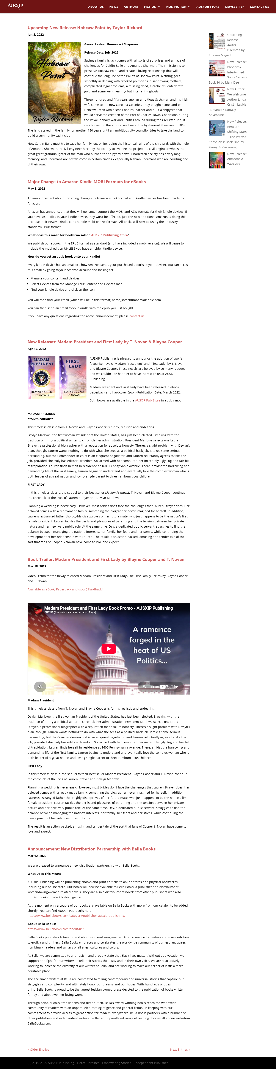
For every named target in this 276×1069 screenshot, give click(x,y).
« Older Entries (38, 1049)
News (113, 7)
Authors (131, 7)
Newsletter (234, 7)
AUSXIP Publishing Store (109, 235)
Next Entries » (180, 1049)
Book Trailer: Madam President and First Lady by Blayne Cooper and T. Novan (106, 559)
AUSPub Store (207, 7)
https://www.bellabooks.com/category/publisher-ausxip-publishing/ (76, 916)
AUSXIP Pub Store (147, 400)
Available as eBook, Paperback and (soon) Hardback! (65, 589)
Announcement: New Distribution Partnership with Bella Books (91, 849)
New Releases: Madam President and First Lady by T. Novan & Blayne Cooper (105, 342)
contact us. (137, 316)
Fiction (150, 7)
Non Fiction (176, 7)
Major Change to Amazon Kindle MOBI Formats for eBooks (87, 181)
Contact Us (259, 7)
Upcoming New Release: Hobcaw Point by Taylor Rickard (85, 27)
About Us (96, 7)
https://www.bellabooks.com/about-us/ (56, 929)
